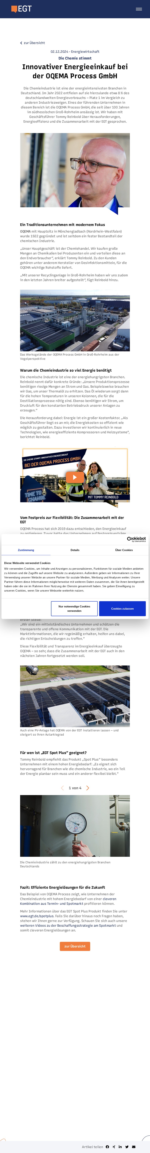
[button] (87, 788)
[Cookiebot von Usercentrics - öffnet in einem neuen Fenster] (130, 539)
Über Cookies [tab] (124, 549)
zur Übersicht (74, 946)
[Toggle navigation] (139, 9)
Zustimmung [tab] (26, 549)
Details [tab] (75, 549)
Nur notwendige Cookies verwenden (74, 608)
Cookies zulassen (122, 608)
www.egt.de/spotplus (36, 916)
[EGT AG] (18, 9)
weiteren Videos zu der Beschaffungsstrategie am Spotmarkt (68, 926)
